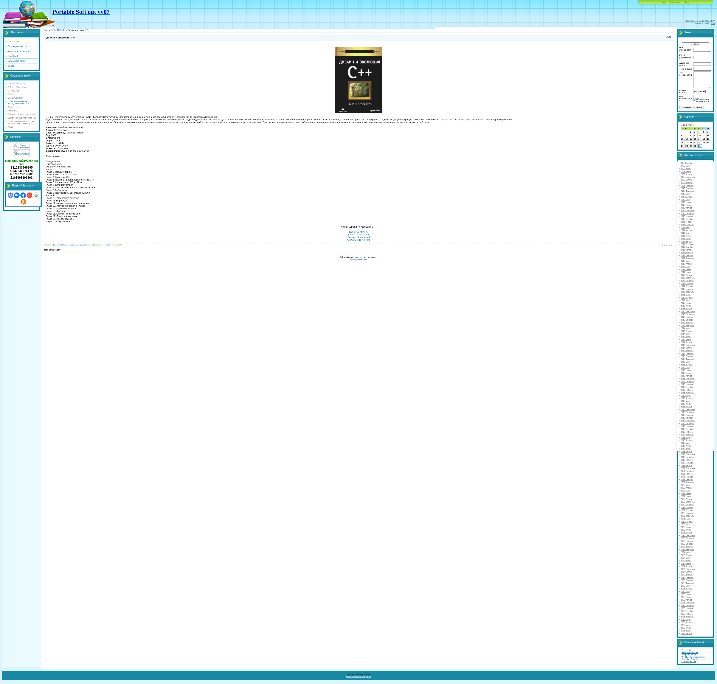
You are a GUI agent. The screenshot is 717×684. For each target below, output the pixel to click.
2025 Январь (687, 580)
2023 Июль (686, 530)
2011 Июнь (686, 236)
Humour (11, 111)
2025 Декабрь (687, 611)
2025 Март (685, 586)
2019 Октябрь (687, 457)
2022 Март (685, 485)
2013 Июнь (686, 303)
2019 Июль (686, 448)
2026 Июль (686, 630)
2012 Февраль (687, 258)
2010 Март (685, 194)
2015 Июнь (686, 370)
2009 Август (686, 174)
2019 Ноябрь (687, 460)
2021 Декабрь (687, 476)
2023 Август (686, 532)
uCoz (368, 676)
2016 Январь (687, 390)
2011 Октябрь (687, 247)
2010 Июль (686, 205)
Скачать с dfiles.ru (358, 232)
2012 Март (685, 261)
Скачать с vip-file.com (358, 240)
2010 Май (685, 199)
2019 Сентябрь (688, 454)
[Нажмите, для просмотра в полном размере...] (358, 112)
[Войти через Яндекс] (29, 195)
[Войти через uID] (10, 195)
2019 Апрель (687, 440)
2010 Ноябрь (687, 216)
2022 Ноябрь (687, 507)
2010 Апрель (687, 196)
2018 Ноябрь (687, 426)
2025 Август (686, 600)
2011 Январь (687, 222)
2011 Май (685, 233)
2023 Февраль (687, 516)
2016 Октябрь (687, 412)
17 (699, 139)
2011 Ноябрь (687, 250)
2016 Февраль (687, 392)
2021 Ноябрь (687, 474)
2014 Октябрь (687, 348)
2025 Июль (686, 597)
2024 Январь (687, 546)
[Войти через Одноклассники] (23, 202)
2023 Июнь (686, 527)
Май (59, 30)
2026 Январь (687, 614)
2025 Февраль (687, 583)
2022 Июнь (686, 493)
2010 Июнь (686, 202)
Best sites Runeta (690, 659)
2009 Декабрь (687, 185)
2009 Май (685, 166)
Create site (686, 650)
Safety (10, 94)
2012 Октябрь (687, 280)
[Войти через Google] (36, 195)
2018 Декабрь (687, 429)
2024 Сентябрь (688, 569)
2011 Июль (686, 238)
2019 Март (685, 437)
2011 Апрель (686, 230)
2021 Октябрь (687, 471)
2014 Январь (687, 322)
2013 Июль (686, 306)
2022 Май (685, 490)
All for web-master (690, 652)
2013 (52, 30)
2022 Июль (686, 496)
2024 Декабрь (687, 577)
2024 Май (685, 558)
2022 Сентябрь (688, 502)
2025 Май (685, 591)
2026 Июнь (686, 628)
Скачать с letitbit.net (358, 234)
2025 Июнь (686, 594)
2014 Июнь (686, 336)
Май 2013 (687, 125)
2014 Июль (686, 339)
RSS (713, 23)
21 (686, 142)
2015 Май (685, 367)
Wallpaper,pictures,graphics (20, 114)
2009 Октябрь (687, 180)
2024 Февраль (687, 549)
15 (691, 139)
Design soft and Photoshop (20, 118)
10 (699, 135)
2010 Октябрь (687, 213)
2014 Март (685, 328)
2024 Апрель (687, 555)
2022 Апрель (687, 488)
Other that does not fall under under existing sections (21, 122)
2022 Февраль (687, 482)
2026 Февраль (687, 616)
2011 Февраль (687, 224)
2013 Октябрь (687, 314)
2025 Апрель (687, 588)
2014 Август (686, 342)
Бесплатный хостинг (356, 676)
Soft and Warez (15, 87)
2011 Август (686, 241)
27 (682, 146)
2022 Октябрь (687, 504)
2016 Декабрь (687, 418)
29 (691, 146)
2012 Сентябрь (688, 278)
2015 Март (685, 362)
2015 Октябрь (687, 381)
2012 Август (686, 275)
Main (664, 2)
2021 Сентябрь (688, 468)
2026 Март (685, 619)
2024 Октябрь (687, 572)
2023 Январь (687, 513)
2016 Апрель (687, 398)
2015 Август (686, 376)
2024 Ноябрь (687, 574)
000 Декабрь (686, 163)
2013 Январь (687, 289)
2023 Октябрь (687, 538)
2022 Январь (687, 479)
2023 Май (685, 524)
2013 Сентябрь (688, 311)
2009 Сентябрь (688, 177)
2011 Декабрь (687, 252)
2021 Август (686, 465)
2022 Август (686, 499)
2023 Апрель (687, 521)
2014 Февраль (687, 325)
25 (704, 142)
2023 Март (685, 518)
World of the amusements (693, 657)
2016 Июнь (686, 404)
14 (686, 139)
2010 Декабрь (687, 219)
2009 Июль (686, 171)
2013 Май (685, 300)
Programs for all (689, 655)
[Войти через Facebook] (23, 195)
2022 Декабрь (687, 510)
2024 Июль (686, 563)
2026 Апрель (687, 622)
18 (704, 139)
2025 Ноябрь (687, 608)
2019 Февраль (687, 434)
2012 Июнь (686, 269)
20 (682, 142)
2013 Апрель (687, 297)
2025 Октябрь (687, 605)
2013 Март (685, 294)
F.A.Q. (10, 127)
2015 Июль (686, 373)
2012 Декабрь (687, 286)
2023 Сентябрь (688, 535)
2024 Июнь (686, 560)
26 (708, 142)
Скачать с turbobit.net (358, 237)
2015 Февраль (687, 359)
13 (682, 139)
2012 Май (685, 266)
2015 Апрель (687, 364)
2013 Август (686, 308)
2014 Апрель (687, 331)
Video (10, 91)
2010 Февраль (687, 191)
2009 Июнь (686, 168)
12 (708, 135)
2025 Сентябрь (688, 602)
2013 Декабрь (687, 320)
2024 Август (686, 566)
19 (708, 139)
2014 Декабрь (687, 353)
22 (691, 142)
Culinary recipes (689, 661)
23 (695, 142)
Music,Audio (13, 98)
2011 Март (685, 227)
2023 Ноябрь (687, 541)
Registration (675, 2)
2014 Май (685, 334)
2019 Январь (687, 432)
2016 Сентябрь (688, 409)
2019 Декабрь (687, 462)
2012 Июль (686, 272)
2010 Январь (687, 188)
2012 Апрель (687, 264)
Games (11, 107)
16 (695, 139)
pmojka (107, 245)
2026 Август (686, 633)
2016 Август (686, 406)
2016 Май (685, 401)
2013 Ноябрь (687, 317)
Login (687, 2)
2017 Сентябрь (688, 420)
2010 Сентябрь (688, 210)
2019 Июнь (686, 446)
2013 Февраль (687, 292)
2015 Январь (687, 356)
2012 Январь (687, 255)
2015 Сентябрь (688, 378)
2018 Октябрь (687, 423)
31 (64, 30)
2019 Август (686, 451)
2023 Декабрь (687, 544)
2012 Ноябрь (687, 283)
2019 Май (685, 443)
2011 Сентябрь (688, 244)
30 (695, 146)
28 (686, 146)
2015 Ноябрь (687, 384)
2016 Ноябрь (687, 415)
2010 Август (686, 208)
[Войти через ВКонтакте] (17, 195)
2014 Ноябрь (687, 350)
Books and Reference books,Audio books (17, 102)
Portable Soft (13, 84)
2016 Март (685, 395)
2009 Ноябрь (687, 182)
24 (699, 142)
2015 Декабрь (687, 387)
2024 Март (685, 552)
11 (704, 135)
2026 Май (685, 625)
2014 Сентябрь (688, 345)
